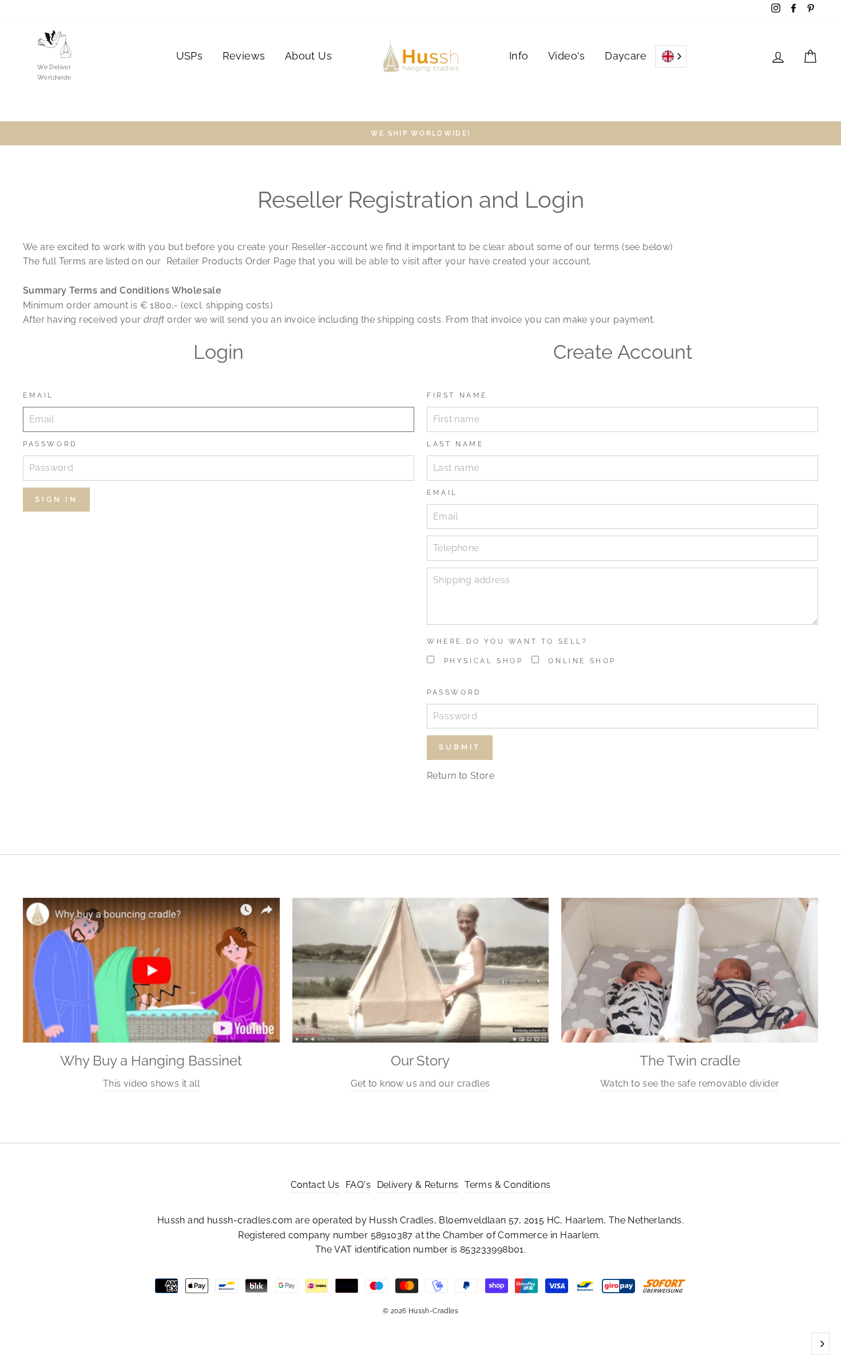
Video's (566, 56)
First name (457, 395)
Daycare (625, 56)
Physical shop (481, 661)
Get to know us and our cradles (420, 1083)
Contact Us (315, 1184)
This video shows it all (151, 1083)
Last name (455, 444)
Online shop (580, 661)
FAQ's (358, 1184)
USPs (189, 56)
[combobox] (671, 56)
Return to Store (460, 775)
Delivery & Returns (418, 1184)
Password (50, 444)
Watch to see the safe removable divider (690, 1083)
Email (38, 395)
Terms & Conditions (507, 1184)
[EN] (671, 56)
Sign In (56, 499)
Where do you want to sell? (507, 641)
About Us (308, 56)
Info (519, 56)
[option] (420, 133)
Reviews (244, 56)
